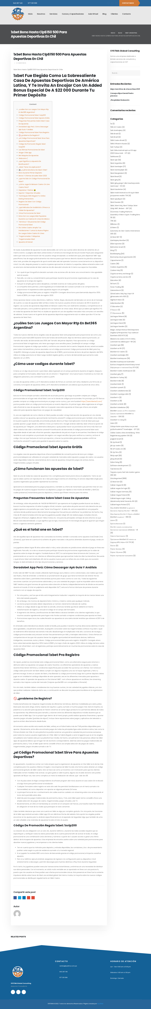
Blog (104, 14)
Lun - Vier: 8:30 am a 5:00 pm (120, 967)
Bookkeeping (115, 254)
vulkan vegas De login (118, 488)
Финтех (112, 545)
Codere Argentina (117, 267)
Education (114, 280)
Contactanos (128, 3)
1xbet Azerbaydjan (117, 170)
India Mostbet (115, 303)
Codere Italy (115, 270)
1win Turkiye (114, 147)
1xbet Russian (115, 202)
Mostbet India (115, 381)
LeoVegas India (116, 320)
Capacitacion (115, 260)
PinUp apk (114, 455)
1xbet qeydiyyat (116, 199)
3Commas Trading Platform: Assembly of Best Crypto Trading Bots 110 (125, 215)
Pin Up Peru (114, 452)
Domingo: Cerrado (117, 978)
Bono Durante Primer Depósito (30, 173)
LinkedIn (24, 897)
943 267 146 (17, 3)
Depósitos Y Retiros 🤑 (27, 190)
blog (112, 250)
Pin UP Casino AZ (116, 449)
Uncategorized (116, 478)
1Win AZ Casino (116, 127)
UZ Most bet (114, 482)
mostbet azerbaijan (118, 355)
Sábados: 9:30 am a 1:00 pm (120, 972)
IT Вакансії (114, 310)
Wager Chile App (25, 153)
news (112, 423)
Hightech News (116, 300)
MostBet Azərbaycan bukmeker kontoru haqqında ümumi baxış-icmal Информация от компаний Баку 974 (125, 365)
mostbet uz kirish (116, 404)
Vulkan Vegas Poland (118, 495)
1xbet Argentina (116, 163)
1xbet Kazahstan (116, 189)
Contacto (126, 14)
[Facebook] (108, 3)
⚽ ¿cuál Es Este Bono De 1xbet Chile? (33, 170)
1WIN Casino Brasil (117, 140)
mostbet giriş (115, 374)
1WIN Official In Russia (118, 144)
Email (33, 897)
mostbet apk (115, 345)
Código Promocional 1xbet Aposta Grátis (34, 118)
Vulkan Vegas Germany (119, 492)
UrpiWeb (100, 1004)
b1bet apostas (115, 244)
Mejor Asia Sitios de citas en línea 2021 (125, 89)
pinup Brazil (114, 459)
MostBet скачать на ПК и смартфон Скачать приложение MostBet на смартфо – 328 (122, 414)
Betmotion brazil (116, 247)
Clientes (114, 14)
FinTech (113, 284)
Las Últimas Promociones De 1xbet (32, 150)
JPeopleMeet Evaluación (119, 100)
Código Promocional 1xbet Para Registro (34, 132)
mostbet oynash (116, 387)
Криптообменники (116, 524)
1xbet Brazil (114, 176)
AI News (113, 227)
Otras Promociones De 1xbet (29, 213)
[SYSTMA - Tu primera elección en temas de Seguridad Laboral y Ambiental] (17, 14)
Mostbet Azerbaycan (118, 358)
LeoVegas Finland (117, 316)
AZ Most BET (114, 237)
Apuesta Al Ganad (25, 242)
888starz (113, 224)
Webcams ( (23, 158)
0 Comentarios (21, 63)
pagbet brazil (115, 439)
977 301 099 (32, 3)
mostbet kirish (115, 384)
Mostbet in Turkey (117, 377)
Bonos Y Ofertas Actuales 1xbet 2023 (33, 176)
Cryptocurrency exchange (120, 274)
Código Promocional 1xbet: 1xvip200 (32, 115)
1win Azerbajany (116, 130)
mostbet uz (114, 401)
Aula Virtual (93, 14)
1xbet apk (114, 160)
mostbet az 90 (115, 348)
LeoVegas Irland (116, 323)
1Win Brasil (114, 134)
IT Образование (115, 313)
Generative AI (115, 290)
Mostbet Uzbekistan (118, 407)
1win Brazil (114, 137)
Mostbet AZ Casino (117, 352)
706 (111, 221)
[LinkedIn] (116, 3)
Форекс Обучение (116, 552)
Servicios (53, 14)
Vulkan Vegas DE (116, 485)
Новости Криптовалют (117, 536)
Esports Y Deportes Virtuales (29, 193)
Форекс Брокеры (116, 549)
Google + (28, 897)
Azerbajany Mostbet (118, 240)
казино (112, 520)
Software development (119, 465)
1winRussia (114, 156)
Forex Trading (115, 287)
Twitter (19, 897)
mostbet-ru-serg (117, 420)
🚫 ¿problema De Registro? (29, 135)
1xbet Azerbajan (116, 166)
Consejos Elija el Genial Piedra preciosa (121, 94)
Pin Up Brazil (114, 442)
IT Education (115, 306)
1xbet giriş (114, 180)
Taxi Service (114, 469)
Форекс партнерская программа (121, 555)
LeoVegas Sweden (117, 326)
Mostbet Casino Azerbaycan (121, 371)
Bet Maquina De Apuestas (28, 155)
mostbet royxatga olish (119, 394)
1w (111, 124)
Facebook (15, 897)
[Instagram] (112, 3)
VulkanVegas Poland (118, 504)
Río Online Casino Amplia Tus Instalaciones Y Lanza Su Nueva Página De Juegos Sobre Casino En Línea (33, 230)
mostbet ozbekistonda (119, 391)
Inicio (30, 14)
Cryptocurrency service (119, 277)
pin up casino (115, 445)
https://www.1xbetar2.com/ (91, 401)
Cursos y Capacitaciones (73, 14)
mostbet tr (114, 397)
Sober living (114, 462)
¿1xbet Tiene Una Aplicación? (30, 167)
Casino (113, 264)
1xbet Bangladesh (117, 173)
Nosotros (41, 14)
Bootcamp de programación (121, 257)
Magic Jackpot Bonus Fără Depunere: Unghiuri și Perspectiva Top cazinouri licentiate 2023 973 (124, 333)
